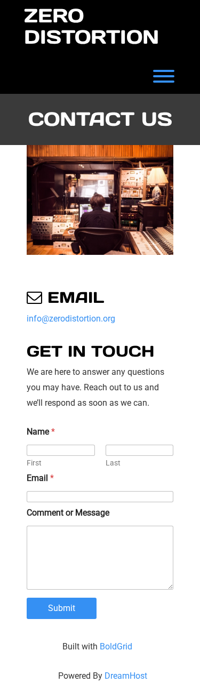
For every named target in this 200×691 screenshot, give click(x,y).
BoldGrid (116, 646)
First (34, 463)
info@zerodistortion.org (71, 319)
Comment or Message (68, 513)
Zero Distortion (91, 26)
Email (40, 478)
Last (113, 463)
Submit (61, 608)
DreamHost (126, 676)
